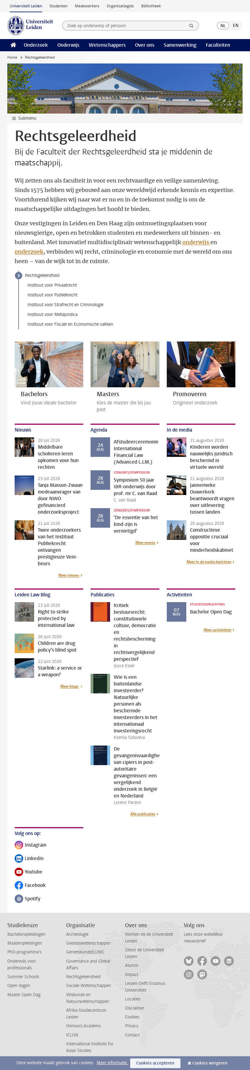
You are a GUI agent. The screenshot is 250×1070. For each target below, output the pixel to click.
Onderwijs (68, 45)
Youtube (28, 872)
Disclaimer (134, 1008)
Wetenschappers (107, 45)
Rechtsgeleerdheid (42, 275)
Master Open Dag (24, 995)
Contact (132, 1035)
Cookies (132, 1017)
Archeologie (77, 934)
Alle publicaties (142, 814)
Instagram (30, 845)
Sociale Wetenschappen (88, 986)
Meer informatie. (112, 1063)
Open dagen (18, 986)
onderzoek (29, 251)
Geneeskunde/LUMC (85, 952)
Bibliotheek (151, 6)
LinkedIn (29, 859)
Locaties (132, 999)
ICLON (72, 1035)
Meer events (145, 542)
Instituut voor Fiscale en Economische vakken (70, 324)
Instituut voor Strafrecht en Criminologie (65, 305)
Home (12, 57)
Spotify (27, 899)
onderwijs (196, 242)
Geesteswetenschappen (88, 943)
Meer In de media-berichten (209, 561)
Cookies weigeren (209, 1063)
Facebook (30, 886)
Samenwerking (180, 45)
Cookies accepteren (155, 1063)
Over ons (144, 45)
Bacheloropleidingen (26, 934)
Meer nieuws (68, 575)
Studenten (58, 6)
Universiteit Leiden (26, 6)
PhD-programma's (24, 952)
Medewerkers (87, 6)
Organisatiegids (120, 6)
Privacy (131, 1026)
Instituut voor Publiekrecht (52, 295)
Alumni (131, 965)
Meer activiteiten (217, 629)
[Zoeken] (191, 26)
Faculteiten (218, 45)
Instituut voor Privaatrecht (52, 285)
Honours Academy (83, 1026)
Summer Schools (23, 977)
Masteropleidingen (24, 943)
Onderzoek (36, 45)
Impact (131, 975)
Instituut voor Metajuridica (52, 314)
